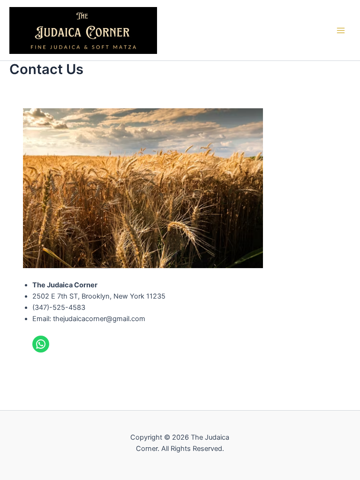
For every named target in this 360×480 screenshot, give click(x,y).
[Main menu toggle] (341, 30)
